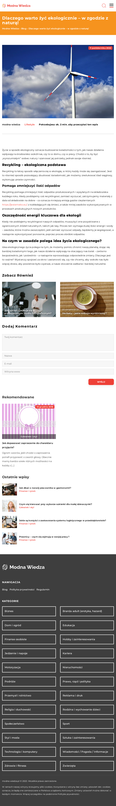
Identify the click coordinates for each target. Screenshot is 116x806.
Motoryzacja (13, 667)
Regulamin (43, 589)
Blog (4, 589)
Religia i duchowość (18, 709)
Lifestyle (29, 124)
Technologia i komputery (21, 751)
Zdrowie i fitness (15, 765)
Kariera (67, 653)
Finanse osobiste (16, 639)
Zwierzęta (69, 765)
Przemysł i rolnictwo (18, 695)
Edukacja (69, 625)
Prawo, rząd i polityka (77, 681)
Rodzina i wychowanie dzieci (81, 709)
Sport (66, 723)
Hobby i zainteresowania (79, 639)
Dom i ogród (13, 625)
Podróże (10, 681)
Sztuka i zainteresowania (79, 737)
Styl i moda (12, 737)
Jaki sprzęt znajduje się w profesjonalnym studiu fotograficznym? (27, 312)
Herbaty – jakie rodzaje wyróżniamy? (84, 313)
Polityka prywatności (22, 589)
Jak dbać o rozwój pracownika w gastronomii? (45, 488)
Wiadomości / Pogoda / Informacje (85, 751)
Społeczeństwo (14, 723)
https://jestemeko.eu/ (14, 204)
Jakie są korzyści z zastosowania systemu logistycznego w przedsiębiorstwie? (62, 520)
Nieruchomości (72, 667)
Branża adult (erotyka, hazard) (82, 611)
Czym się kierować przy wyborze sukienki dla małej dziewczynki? (55, 504)
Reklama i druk (73, 695)
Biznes (9, 611)
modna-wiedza (11, 124)
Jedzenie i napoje (16, 653)
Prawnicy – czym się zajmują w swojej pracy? (44, 536)
